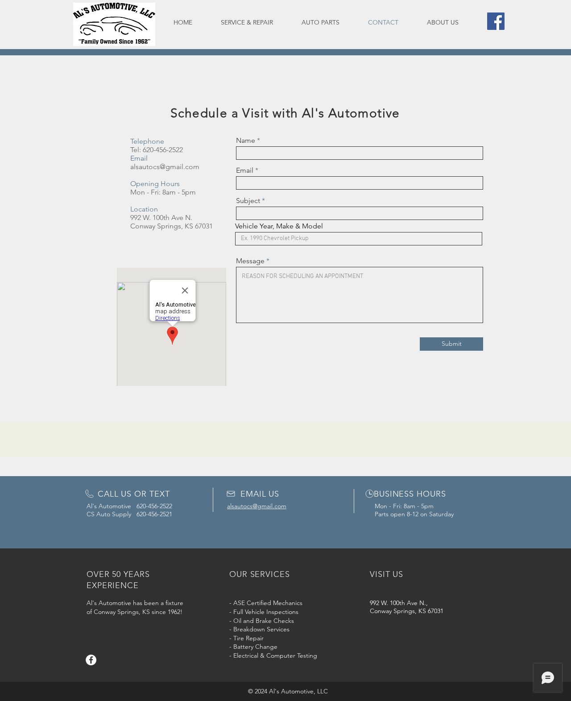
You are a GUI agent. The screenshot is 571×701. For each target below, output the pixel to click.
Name (245, 140)
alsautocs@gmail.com (164, 166)
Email (244, 170)
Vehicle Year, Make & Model (279, 226)
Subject (248, 200)
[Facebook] (496, 21)
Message (250, 261)
